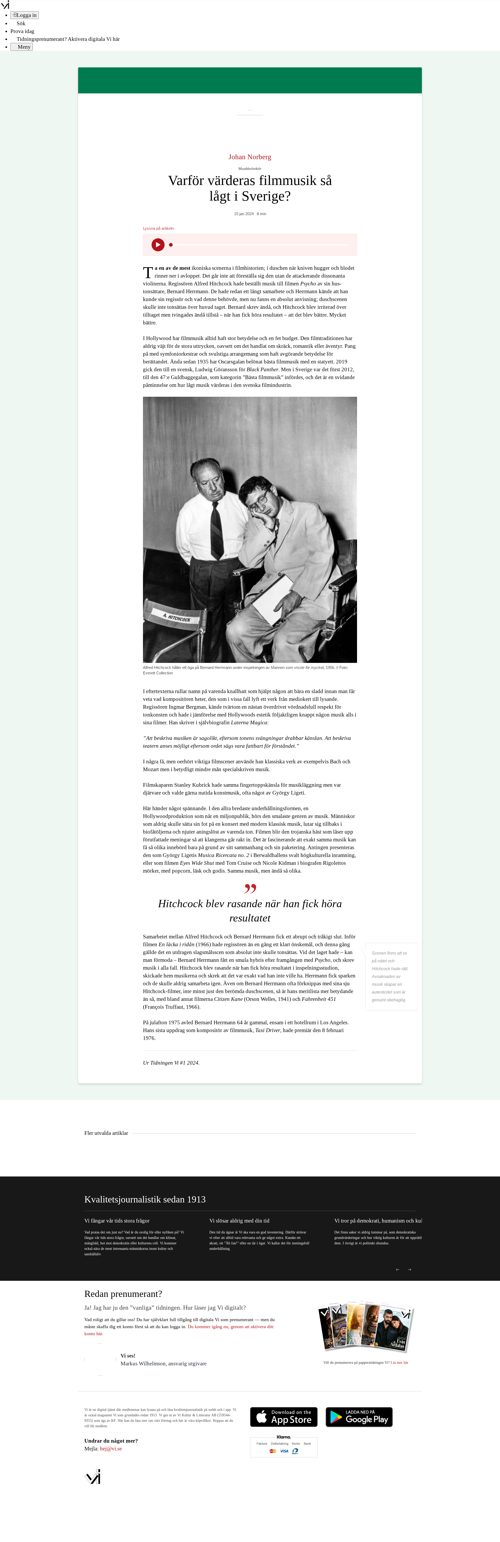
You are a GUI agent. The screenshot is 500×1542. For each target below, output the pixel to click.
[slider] (171, 245)
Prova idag (22, 31)
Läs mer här (399, 1363)
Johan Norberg (250, 157)
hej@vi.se (111, 1448)
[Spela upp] (158, 244)
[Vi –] (4, 7)
